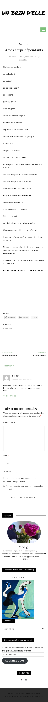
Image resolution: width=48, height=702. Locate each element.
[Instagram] (26, 680)
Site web (7, 471)
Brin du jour (24, 44)
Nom (6, 455)
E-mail (6, 463)
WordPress (39, 696)
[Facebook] (21, 680)
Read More (24, 559)
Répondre (11, 396)
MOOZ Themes (19, 696)
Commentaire (9, 422)
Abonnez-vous (14, 660)
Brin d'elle (12, 57)
